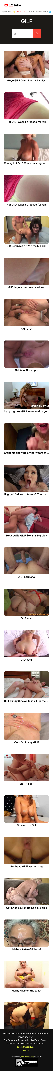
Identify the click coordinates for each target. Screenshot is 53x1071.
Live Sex (30, 12)
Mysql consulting (27, 1057)
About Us (26, 1050)
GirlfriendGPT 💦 (43, 12)
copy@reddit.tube (25, 1047)
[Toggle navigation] (49, 4)
